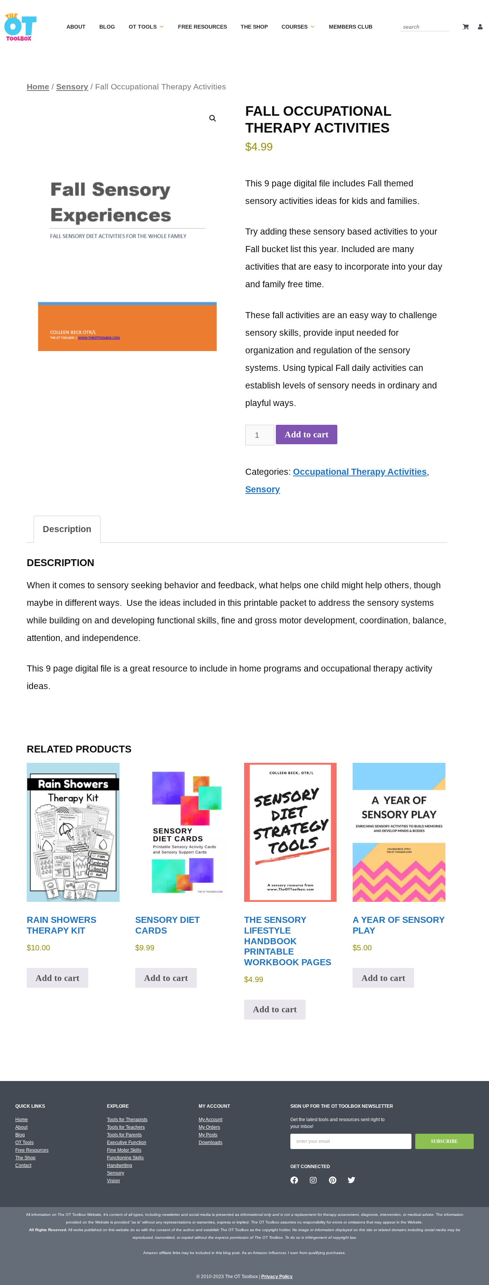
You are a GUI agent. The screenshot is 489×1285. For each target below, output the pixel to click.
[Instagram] (313, 1180)
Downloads (210, 1142)
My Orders (209, 1127)
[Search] (445, 26)
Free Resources (202, 27)
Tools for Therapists (127, 1119)
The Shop (254, 27)
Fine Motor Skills (124, 1150)
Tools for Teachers (126, 1127)
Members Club (350, 27)
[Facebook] (294, 1180)
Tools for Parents (124, 1135)
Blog (107, 27)
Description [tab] (67, 529)
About (76, 27)
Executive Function (126, 1142)
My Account (210, 1119)
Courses (295, 27)
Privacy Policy (277, 1276)
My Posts (208, 1135)
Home (38, 86)
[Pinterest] (332, 1180)
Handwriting (119, 1165)
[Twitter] (351, 1180)
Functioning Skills (125, 1157)
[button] (213, 118)
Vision (113, 1180)
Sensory (72, 86)
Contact (23, 1165)
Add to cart (307, 434)
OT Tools (143, 27)
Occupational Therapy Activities (360, 472)
